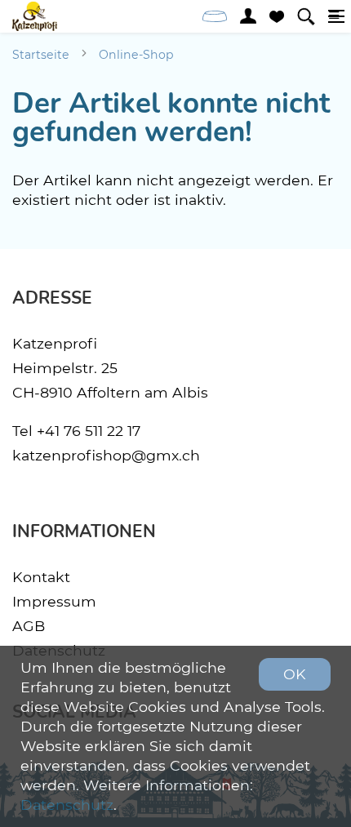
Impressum (54, 601)
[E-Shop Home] (34, 16)
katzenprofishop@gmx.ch (106, 455)
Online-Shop (136, 54)
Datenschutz (66, 804)
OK (294, 673)
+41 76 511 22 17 (88, 430)
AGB (28, 625)
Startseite (40, 54)
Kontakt (41, 576)
